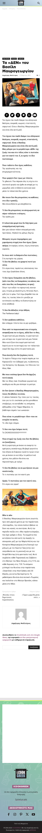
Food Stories (21, 9)
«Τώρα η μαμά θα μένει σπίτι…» (31, 596)
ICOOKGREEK (16, 828)
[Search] (38, 3)
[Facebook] (8, 815)
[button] (4, 3)
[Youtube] (33, 815)
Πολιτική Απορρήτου (21, 823)
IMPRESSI (33, 830)
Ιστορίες (12, 9)
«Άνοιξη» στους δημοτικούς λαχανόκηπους (8, 597)
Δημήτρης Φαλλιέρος (10, 75)
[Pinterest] (21, 815)
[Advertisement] (21, 678)
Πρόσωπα (20, 59)
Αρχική (4, 9)
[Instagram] (14, 815)
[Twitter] (27, 815)
